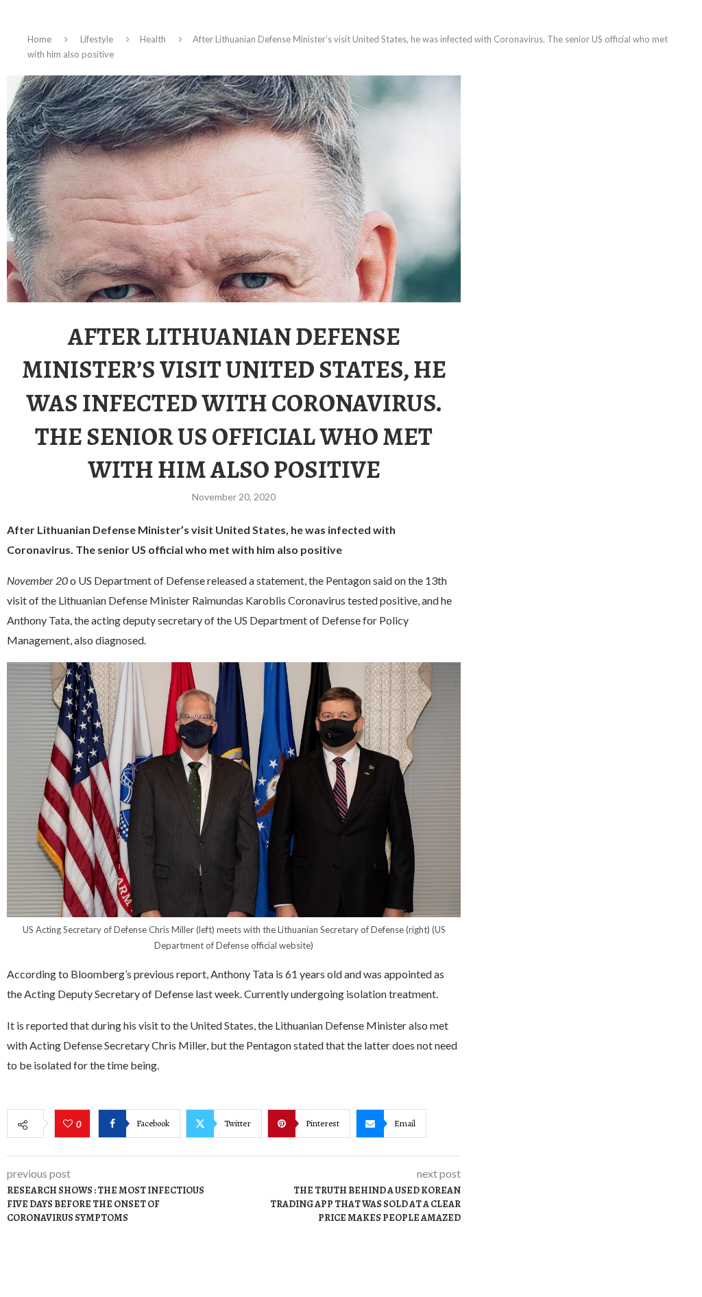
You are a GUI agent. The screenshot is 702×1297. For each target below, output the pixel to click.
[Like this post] (69, 1124)
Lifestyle (96, 39)
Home (39, 39)
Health (153, 39)
